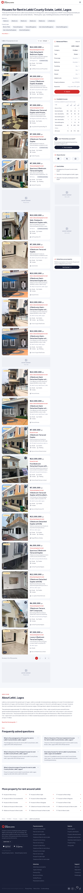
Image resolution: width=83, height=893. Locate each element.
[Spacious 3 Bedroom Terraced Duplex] (26, 556)
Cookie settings (45, 888)
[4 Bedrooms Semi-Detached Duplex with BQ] (26, 312)
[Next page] (48, 658)
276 (67, 113)
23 (78, 113)
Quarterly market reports (74, 840)
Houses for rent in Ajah (39, 851)
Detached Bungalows (62, 27)
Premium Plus (36, 872)
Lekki (26, 819)
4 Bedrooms (33, 21)
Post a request (68, 147)
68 (67, 125)
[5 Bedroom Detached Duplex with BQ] (26, 527)
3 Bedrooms (24, 21)
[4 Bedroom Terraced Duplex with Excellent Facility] (26, 498)
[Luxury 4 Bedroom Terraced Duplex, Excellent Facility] (26, 641)
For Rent (9, 819)
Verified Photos (37, 878)
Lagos (21, 819)
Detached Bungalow (59, 116)
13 (78, 111)
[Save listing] (25, 46)
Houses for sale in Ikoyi (39, 845)
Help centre (78, 869)
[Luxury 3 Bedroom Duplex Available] (26, 87)
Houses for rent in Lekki (39, 829)
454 (74, 125)
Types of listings (37, 869)
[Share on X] (67, 158)
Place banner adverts (38, 880)
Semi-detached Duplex (60, 113)
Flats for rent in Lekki (38, 831)
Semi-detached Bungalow (61, 119)
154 (78, 125)
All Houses (57, 131)
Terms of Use (36, 888)
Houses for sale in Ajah (39, 856)
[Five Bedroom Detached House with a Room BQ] (26, 469)
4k (71, 131)
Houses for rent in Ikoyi (39, 840)
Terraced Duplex (58, 125)
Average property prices (74, 837)
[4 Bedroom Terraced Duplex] (26, 145)
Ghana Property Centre (21, 853)
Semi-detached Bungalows (46, 27)
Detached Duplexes (24, 30)
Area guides (71, 845)
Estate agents (71, 829)
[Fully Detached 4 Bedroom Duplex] (26, 58)
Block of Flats (6, 27)
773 (75, 131)
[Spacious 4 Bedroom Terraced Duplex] (26, 174)
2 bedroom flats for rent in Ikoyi (41, 848)
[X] (72, 888)
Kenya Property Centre (8, 853)
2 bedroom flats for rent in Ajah (41, 859)
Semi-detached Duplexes (9, 30)
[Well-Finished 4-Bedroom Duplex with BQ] (26, 226)
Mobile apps (78, 875)
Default (43, 41)
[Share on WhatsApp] (75, 158)
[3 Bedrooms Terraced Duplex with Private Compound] (26, 115)
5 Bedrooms (42, 21)
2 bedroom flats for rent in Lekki (41, 837)
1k (71, 113)
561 (71, 111)
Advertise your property (39, 867)
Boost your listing (38, 875)
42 (75, 111)
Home (3, 819)
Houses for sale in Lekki (39, 834)
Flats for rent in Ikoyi (38, 842)
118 (75, 113)
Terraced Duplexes (18, 27)
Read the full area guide (8, 722)
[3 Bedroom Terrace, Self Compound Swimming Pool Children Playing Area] (26, 613)
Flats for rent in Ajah (38, 853)
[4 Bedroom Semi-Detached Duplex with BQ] (26, 284)
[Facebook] (68, 888)
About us (77, 867)
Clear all (77, 41)
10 (75, 122)
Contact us (78, 872)
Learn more (6, 841)
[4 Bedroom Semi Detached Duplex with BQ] (26, 382)
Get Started (65, 267)
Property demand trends (74, 834)
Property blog (71, 842)
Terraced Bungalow (59, 122)
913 (67, 111)
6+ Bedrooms (51, 21)
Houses (15, 819)
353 (78, 131)
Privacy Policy (28, 888)
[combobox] (71, 46)
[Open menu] (80, 2)
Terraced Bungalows (31, 27)
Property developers (73, 831)
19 (78, 122)
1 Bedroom (6, 21)
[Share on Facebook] (58, 158)
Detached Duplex (59, 111)
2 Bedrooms (14, 21)
